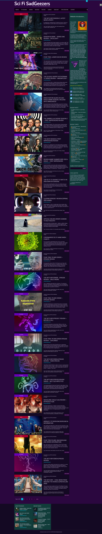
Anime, (51, 171)
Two (54, 27)
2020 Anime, (48, 171)
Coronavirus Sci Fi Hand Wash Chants (55, 238)
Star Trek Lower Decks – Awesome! (78, 126)
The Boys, (63, 150)
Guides (73, 9)
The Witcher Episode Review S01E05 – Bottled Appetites (54, 380)
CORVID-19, (52, 248)
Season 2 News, (46, 27)
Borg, (46, 269)
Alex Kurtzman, (48, 450)
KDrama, (63, 89)
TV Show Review (50, 151)
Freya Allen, (58, 289)
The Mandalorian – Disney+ (76, 159)
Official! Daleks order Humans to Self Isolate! (55, 220)
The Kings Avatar (55, 110)
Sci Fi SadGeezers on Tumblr (78, 102)
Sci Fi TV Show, (46, 90)
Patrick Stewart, (53, 450)
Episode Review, (52, 269)
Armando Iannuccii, (49, 431)
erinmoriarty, (51, 150)
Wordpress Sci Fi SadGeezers (78, 88)
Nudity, (48, 392)
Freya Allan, (52, 26)
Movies (37, 9)
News (17, 9)
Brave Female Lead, (49, 67)
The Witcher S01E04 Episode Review (54, 459)
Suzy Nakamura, (56, 432)
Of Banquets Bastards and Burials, (55, 471)
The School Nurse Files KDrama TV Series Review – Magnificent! (55, 77)
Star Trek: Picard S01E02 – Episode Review (53, 299)
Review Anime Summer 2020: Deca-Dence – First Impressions (56, 160)
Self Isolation (63, 229)
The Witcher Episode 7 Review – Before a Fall (55, 319)
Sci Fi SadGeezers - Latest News (78, 95)
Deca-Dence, (59, 171)
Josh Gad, (47, 432)
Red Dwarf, (55, 248)
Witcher (52, 249)
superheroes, (53, 130)
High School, (60, 89)
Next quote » (72, 183)
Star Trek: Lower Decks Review (55, 57)
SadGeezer (53, 14)
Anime (31, 9)
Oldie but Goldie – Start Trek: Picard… (78, 155)
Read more (67, 30)
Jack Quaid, (54, 67)
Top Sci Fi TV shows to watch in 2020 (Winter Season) (55, 180)
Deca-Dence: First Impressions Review (78, 133)
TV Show (45, 54)
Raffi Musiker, (46, 310)
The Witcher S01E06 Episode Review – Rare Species (54, 360)
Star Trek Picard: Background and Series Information (55, 441)
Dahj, (48, 269)
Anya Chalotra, (48, 26)
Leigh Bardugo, (58, 48)
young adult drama (55, 49)
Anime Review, (54, 171)
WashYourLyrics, (48, 249)
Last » (37, 499)
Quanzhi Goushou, (47, 110)
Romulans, (50, 310)
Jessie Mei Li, (53, 48)
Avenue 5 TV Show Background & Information (56, 422)
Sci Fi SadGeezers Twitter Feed (78, 98)
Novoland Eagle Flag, (50, 413)
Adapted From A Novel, (49, 88)
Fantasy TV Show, (48, 48)
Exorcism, (61, 88)
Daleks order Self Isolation (76, 137)
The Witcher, (51, 27)
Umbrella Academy (49, 131)
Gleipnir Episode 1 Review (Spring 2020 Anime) (56, 199)
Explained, (56, 269)
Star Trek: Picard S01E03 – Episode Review (53, 258)
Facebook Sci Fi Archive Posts (78, 92)
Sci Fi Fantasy (61, 413)
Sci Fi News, (50, 190)
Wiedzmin (45, 493)
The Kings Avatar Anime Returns (77, 130)
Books (43, 9)
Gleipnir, (61, 210)
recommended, (46, 190)
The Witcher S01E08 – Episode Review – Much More (54, 278)
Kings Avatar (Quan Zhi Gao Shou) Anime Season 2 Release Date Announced (54, 99)
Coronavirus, (48, 229)
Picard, (63, 269)
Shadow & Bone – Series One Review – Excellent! (54, 37)
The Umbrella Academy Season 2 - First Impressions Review (25, 525)
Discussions (64, 9)
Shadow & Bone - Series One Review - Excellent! (25, 509)
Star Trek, (59, 450)
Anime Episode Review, (56, 210)
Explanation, (60, 269)
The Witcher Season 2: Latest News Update (54, 19)
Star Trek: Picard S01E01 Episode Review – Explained (55, 339)
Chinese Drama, (48, 412)
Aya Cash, (47, 150)
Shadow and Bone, (49, 49)
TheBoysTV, (45, 151)
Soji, (58, 310)
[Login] (87, 1)
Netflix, (48, 471)
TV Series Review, (57, 130)
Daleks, (51, 229)
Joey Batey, (60, 26)
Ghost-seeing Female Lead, (53, 89)
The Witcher (54, 290)
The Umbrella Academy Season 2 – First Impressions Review (55, 119)
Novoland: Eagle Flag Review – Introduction (55, 401)
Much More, (45, 290)
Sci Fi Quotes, (60, 248)
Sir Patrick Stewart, (55, 310)
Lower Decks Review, (59, 67)
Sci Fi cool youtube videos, (56, 229)
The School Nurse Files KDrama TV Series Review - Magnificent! (25, 519)
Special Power (51, 90)
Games (50, 9)
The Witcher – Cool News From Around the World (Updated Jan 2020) (56, 481)
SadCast (56, 9)
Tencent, (51, 110)
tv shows (54, 190)
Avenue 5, (53, 431)
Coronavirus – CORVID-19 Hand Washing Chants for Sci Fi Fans (79, 142)
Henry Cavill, (56, 26)
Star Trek (60, 310)
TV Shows (24, 9)
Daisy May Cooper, (58, 431)
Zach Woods (61, 432)
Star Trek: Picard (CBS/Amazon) (77, 144)
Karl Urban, (55, 150)
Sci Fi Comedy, (51, 432)
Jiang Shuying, (59, 412)
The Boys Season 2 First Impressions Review (52, 140)
